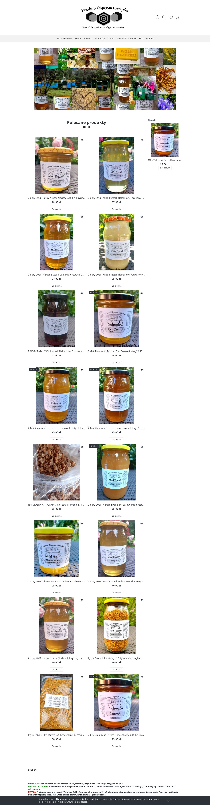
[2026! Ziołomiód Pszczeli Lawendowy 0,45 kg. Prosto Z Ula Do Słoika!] (116, 702)
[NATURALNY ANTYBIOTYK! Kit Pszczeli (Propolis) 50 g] (56, 472)
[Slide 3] (105, 81)
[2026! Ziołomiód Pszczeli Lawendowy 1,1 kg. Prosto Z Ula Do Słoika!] (116, 395)
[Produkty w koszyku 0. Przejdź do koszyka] (177, 19)
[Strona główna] (105, 17)
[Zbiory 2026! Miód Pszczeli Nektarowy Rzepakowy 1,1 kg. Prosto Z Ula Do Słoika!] (116, 242)
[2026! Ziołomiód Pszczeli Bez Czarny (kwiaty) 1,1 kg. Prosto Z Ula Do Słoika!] (56, 395)
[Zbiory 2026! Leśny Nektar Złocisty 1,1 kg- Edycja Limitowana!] (56, 625)
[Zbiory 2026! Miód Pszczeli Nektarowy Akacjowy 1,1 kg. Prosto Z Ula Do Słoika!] (116, 548)
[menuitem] (64, 38)
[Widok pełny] (89, 127)
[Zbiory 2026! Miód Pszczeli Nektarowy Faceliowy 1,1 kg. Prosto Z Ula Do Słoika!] (116, 165)
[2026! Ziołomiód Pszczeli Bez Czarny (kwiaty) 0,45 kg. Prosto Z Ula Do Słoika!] (116, 318)
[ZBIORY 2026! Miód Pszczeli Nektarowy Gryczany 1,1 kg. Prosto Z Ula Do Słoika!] (56, 318)
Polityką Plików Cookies (109, 799)
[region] (105, 81)
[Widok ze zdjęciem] (84, 127)
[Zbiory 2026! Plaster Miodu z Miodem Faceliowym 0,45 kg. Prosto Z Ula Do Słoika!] (56, 548)
